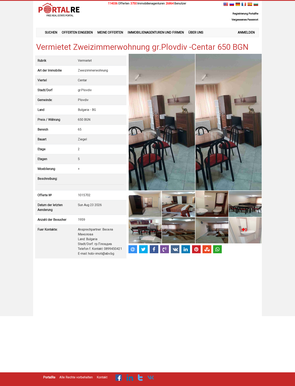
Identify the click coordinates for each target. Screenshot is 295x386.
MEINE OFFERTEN (110, 32)
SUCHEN (51, 32)
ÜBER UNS (195, 32)
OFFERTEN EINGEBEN (77, 32)
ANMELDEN (246, 32)
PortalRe (49, 377)
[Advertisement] (147, 16)
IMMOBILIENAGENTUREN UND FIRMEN (156, 32)
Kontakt (102, 377)
